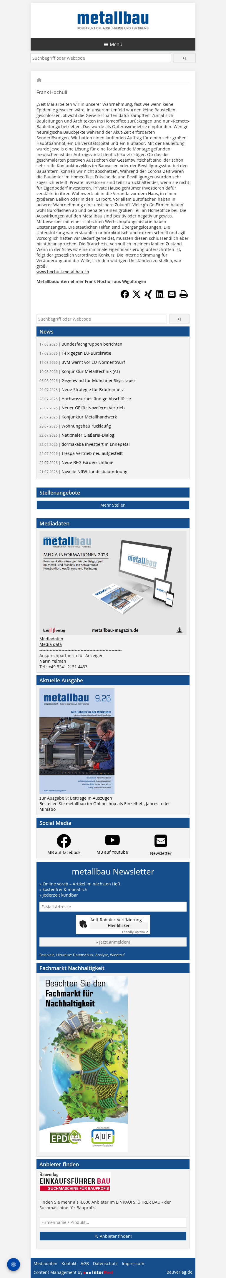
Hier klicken (119, 925)
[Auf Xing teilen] (148, 297)
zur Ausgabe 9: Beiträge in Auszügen (75, 798)
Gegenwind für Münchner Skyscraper (87, 380)
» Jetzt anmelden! (113, 942)
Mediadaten (51, 638)
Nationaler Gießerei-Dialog (76, 435)
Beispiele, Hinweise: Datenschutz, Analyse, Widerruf (81, 954)
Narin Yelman (52, 661)
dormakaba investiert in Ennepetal (84, 444)
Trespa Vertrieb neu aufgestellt (81, 453)
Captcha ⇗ (135, 932)
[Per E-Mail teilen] (172, 294)
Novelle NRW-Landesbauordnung (83, 471)
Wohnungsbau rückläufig (75, 426)
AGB (85, 1263)
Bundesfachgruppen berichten (80, 344)
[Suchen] (184, 58)
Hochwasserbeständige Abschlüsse (85, 398)
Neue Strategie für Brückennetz (81, 389)
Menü (116, 44)
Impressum (133, 1263)
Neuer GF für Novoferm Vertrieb (82, 408)
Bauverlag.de (179, 1272)
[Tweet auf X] (136, 297)
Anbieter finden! (115, 1236)
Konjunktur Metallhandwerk (78, 417)
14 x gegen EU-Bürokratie (75, 353)
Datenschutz (105, 1263)
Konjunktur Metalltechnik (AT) (79, 371)
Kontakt (69, 1263)
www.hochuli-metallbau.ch (62, 271)
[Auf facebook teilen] (125, 297)
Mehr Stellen (113, 505)
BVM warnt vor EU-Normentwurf (82, 362)
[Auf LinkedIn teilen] (160, 297)
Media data (50, 644)
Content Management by (59, 1272)
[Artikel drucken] (184, 294)
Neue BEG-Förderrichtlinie (76, 462)
